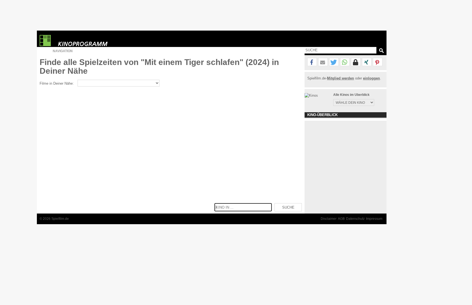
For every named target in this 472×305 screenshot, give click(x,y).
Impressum (374, 219)
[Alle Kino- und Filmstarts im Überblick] (86, 41)
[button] (312, 62)
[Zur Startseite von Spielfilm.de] (45, 45)
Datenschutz (355, 219)
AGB (341, 219)
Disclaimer (329, 219)
